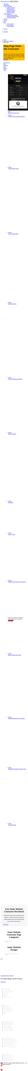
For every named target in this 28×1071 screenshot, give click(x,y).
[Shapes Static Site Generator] (9, 952)
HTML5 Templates (8, 1028)
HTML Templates (11, 12)
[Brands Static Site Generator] (7, 952)
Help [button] (5, 22)
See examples (10, 975)
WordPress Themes (11, 10)
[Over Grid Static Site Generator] (18, 952)
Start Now (5, 59)
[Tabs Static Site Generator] (10, 952)
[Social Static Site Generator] (5, 952)
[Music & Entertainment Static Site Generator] (6, 940)
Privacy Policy (7, 990)
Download (6, 4)
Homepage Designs (8, 1059)
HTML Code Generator (9, 1046)
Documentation (10, 25)
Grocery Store (11, 534)
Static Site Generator (9, 1045)
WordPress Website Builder (13, 16)
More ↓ (10, 111)
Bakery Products (12, 434)
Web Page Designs (8, 1056)
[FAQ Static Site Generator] (15, 952)
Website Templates (11, 7)
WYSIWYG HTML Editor (10, 1043)
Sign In (5, 29)
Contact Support (10, 26)
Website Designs (10, 8)
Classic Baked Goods (13, 168)
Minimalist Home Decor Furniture (16, 718)
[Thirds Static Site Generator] (17, 952)
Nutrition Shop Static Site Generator (17, 581)
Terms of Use (7, 988)
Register (6, 31)
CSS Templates (7, 1026)
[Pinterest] (1, 1070)
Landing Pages (7, 1057)
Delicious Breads (12, 303)
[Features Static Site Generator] (13, 952)
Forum (5, 1012)
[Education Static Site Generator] (7, 940)
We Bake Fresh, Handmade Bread (16, 116)
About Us (6, 993)
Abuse (5, 995)
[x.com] (1, 1068)
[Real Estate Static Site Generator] (10, 940)
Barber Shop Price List (13, 113)
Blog (5, 21)
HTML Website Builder (12, 15)
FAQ (5, 1005)
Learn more (3, 975)
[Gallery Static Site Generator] (8, 952)
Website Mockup (8, 1060)
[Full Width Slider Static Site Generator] (6, 952)
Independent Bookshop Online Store (17, 769)
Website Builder (8, 1038)
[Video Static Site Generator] (12, 952)
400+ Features (7, 5)
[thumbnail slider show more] (4, 71)
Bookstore (10, 502)
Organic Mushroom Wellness (15, 379)
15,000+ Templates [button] (8, 6)
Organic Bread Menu (13, 233)
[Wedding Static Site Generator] (11, 940)
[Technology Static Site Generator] (9, 940)
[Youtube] (1, 1066)
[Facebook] (1, 1063)
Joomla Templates (11, 11)
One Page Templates (9, 1030)
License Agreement (8, 991)
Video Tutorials (10, 23)
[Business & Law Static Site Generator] (5, 940)
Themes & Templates (9, 1017)
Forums (5, 20)
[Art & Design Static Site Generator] (8, 940)
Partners (6, 994)
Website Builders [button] (7, 13)
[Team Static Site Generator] (11, 952)
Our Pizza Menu (12, 825)
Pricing (5, 18)
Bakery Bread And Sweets (14, 655)
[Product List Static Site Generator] (16, 952)
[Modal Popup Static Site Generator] (14, 952)
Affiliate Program (8, 1009)
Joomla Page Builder (11, 17)
